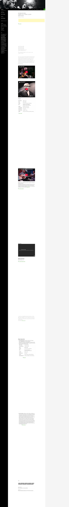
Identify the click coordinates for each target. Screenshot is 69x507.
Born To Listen (29, 9)
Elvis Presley (5, 43)
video (2, 52)
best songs (4, 35)
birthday (2, 36)
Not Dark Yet (2, 29)
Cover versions (2, 42)
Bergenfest (2, 35)
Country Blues (22, 483)
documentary (2, 43)
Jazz (5, 44)
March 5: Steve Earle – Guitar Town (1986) (23, 487)
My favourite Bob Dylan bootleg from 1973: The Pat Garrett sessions (25, 490)
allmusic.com (23, 320)
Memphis (33, 483)
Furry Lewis (30, 483)
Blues (19, 483)
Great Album (3, 44)
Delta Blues (26, 483)
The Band (6, 50)
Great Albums (41, 9)
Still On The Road (2, 30)
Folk (1, 44)
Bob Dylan (37, 9)
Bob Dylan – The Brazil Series (4, 25)
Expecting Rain (2, 28)
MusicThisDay (3, 18)
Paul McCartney (2, 49)
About (34, 9)
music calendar (3, 47)
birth (5, 35)
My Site (2, 9)
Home (32, 9)
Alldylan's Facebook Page (3, 24)
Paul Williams (2, 50)
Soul (4, 50)
